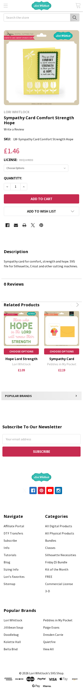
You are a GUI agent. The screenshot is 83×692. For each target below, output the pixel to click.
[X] (32, 225)
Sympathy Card (61, 359)
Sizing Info (11, 569)
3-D (47, 591)
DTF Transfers (13, 533)
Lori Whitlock (13, 620)
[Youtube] (50, 490)
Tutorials (10, 555)
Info (6, 548)
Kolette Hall (12, 642)
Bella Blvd (11, 649)
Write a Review (14, 129)
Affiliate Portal (14, 526)
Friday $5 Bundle (56, 562)
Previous (71, 304)
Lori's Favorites (14, 577)
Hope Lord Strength (21, 359)
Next (76, 304)
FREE (48, 577)
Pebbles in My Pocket (58, 620)
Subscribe (10, 540)
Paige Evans (51, 627)
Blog (7, 562)
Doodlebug (11, 635)
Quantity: (13, 178)
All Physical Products (59, 533)
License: (18, 160)
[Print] (24, 225)
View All (48, 649)
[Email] (16, 225)
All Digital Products (58, 526)
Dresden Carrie (53, 635)
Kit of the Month (56, 569)
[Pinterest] (41, 225)
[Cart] (78, 5)
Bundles (50, 540)
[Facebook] (7, 225)
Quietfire (49, 642)
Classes (50, 548)
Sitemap (9, 584)
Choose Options (21, 351)
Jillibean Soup (13, 627)
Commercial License (59, 584)
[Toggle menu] (5, 5)
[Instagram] (58, 490)
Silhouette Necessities (60, 555)
